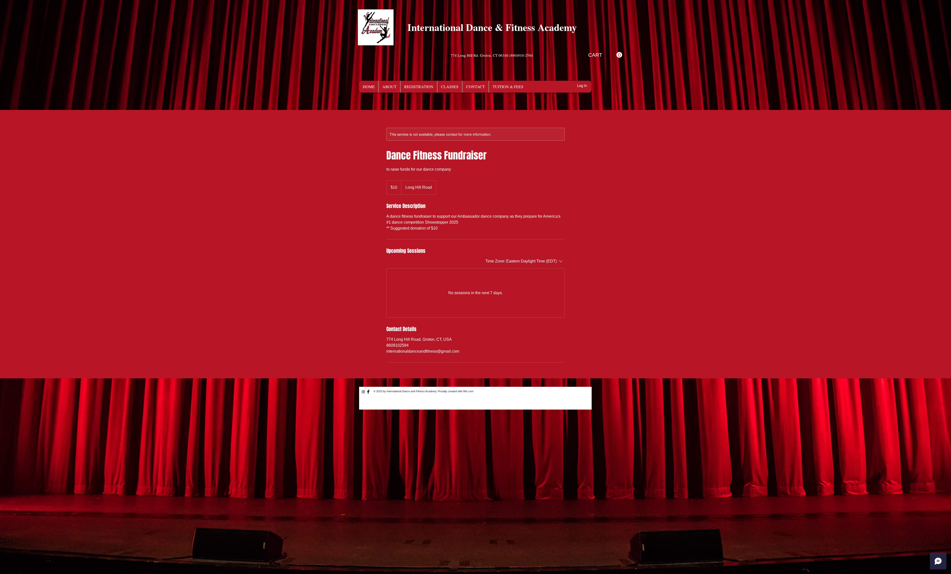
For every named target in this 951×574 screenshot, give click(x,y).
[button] (605, 55)
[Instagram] (363, 392)
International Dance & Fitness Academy (492, 27)
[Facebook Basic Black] (368, 392)
